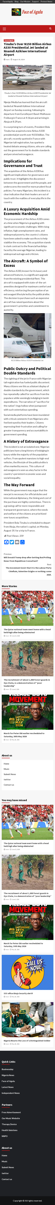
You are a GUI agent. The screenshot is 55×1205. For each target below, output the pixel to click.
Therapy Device (9, 1124)
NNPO (4, 1136)
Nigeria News (8, 1075)
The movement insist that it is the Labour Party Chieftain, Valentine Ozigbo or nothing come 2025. (28, 569)
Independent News (11, 1093)
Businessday (7, 1069)
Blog (16, 1)
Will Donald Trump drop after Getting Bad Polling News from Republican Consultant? (27, 557)
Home (6, 763)
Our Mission (25, 1)
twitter (7, 779)
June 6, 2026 (15, 689)
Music (6, 769)
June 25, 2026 (16, 636)
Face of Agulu (8, 1081)
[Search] (50, 28)
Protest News (46, 1)
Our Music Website (11, 1118)
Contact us (9, 785)
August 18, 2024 (19, 59)
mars (8, 59)
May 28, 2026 (15, 740)
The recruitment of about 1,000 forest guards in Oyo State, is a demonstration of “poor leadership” (27, 682)
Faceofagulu (8, 1)
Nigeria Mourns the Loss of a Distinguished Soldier (27, 1040)
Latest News (7, 1087)
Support (35, 1)
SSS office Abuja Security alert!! (18, 993)
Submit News (10, 774)
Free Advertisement (11, 1112)
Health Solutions (9, 1130)
